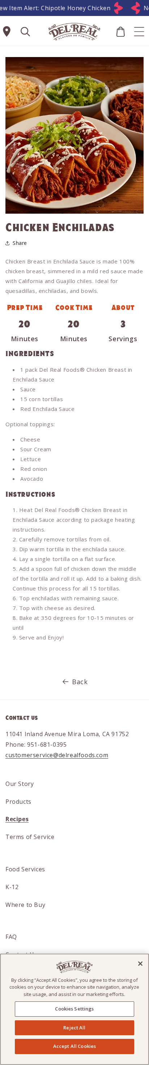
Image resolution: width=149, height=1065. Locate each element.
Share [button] (20, 242)
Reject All (74, 1027)
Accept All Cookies (74, 1046)
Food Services (25, 869)
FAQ (11, 937)
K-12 (11, 887)
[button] (25, 32)
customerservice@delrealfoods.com (56, 755)
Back (80, 681)
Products (18, 802)
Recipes (17, 819)
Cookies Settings (74, 1008)
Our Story (19, 784)
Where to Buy (25, 905)
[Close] (140, 964)
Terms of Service (30, 837)
